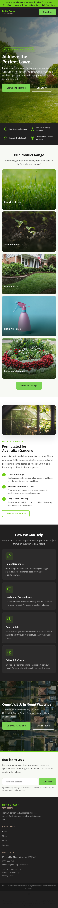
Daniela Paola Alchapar (17, 901)
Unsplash (29, 905)
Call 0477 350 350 (16, 725)
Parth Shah (20, 903)
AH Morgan (28, 903)
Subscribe (47, 781)
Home (4, 831)
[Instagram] (29, 894)
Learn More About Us (16, 513)
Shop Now (47, 12)
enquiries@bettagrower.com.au (15, 864)
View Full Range (29, 385)
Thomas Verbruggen (39, 903)
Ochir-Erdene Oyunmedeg (35, 901)
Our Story (42, 87)
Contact (5, 845)
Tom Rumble (51, 903)
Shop (4, 836)
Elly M (46, 901)
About (4, 840)
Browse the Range (16, 87)
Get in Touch (43, 725)
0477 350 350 (8, 861)
